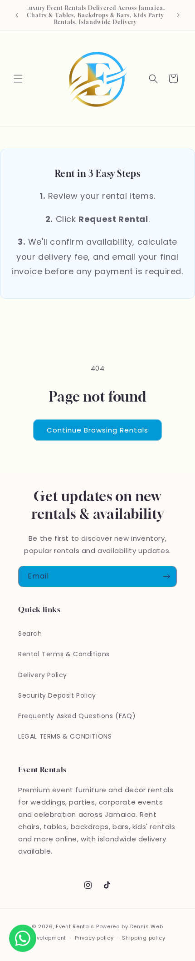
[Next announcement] (178, 15)
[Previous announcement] (17, 15)
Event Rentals (75, 926)
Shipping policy (144, 937)
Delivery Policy (42, 674)
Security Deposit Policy (57, 695)
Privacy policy (94, 937)
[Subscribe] (166, 576)
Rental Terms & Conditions (64, 654)
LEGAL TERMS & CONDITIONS (65, 736)
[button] (18, 79)
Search (30, 633)
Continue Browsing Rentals (97, 430)
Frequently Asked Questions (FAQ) (77, 715)
